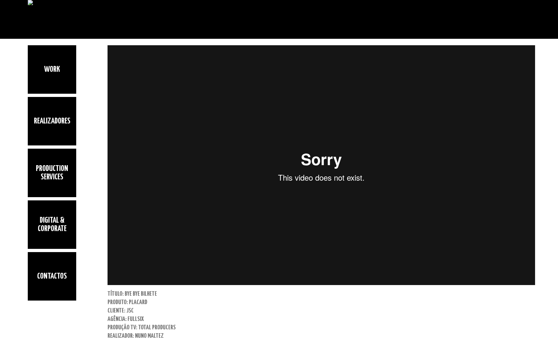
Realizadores (52, 121)
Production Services (52, 173)
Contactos (52, 276)
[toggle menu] (33, 307)
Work (52, 69)
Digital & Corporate (52, 225)
